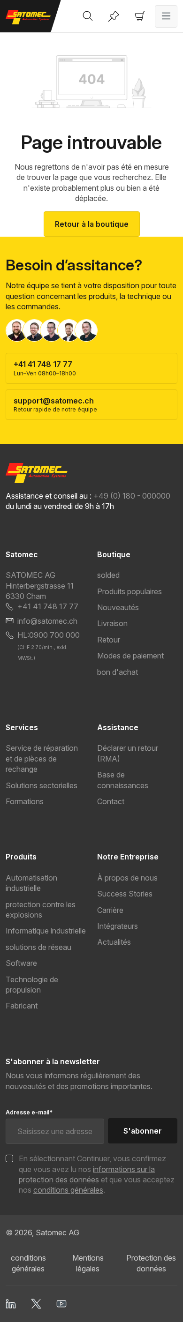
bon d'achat (117, 672)
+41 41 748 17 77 (47, 606)
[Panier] (140, 16)
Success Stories (124, 893)
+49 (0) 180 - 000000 (131, 495)
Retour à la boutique (92, 224)
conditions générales (68, 1190)
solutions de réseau (38, 947)
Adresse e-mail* (29, 1112)
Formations (25, 801)
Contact (110, 801)
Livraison (112, 623)
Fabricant (22, 1005)
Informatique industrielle (46, 930)
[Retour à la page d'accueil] (30, 17)
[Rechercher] (88, 16)
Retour (108, 639)
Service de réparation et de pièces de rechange (42, 758)
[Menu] (166, 16)
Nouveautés (118, 607)
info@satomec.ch (47, 621)
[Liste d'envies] (113, 16)
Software (21, 963)
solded (108, 575)
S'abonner (142, 1130)
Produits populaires (129, 591)
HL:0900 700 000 (48, 635)
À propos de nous (127, 877)
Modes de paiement (130, 655)
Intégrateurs (117, 926)
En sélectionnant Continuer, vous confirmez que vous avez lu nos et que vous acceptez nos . (97, 1174)
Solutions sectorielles (41, 785)
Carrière (110, 910)
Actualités (114, 942)
